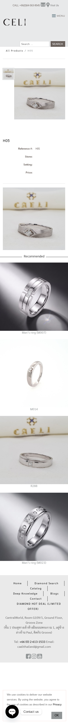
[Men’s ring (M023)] (34, 526)
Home (17, 583)
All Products (14, 51)
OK (57, 715)
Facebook (28, 656)
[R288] (34, 450)
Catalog (36, 588)
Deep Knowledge (25, 593)
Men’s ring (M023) (34, 562)
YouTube (39, 656)
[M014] (34, 373)
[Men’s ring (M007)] (34, 296)
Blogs (54, 593)
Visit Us (54, 5)
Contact (36, 599)
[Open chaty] (12, 711)
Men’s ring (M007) (34, 332)
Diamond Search (47, 583)
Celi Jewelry (14, 22)
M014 (34, 409)
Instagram (34, 656)
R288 (34, 486)
